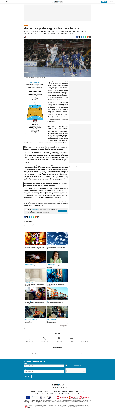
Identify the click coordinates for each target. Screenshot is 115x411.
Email (25, 369)
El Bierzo (40, 391)
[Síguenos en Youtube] (53, 387)
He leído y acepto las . (74, 365)
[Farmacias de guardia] (85, 339)
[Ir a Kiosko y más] (62, 387)
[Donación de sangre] (44, 339)
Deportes (26, 25)
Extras (82, 391)
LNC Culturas (57, 391)
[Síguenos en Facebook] (49, 387)
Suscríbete (27, 376)
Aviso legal (37, 393)
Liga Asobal (37, 224)
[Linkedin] (81, 37)
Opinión (77, 391)
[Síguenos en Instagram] (55, 387)
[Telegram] (83, 37)
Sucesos (46, 391)
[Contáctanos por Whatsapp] (60, 387)
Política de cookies (53, 393)
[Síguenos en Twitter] (51, 387)
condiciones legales (77, 365)
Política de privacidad (44, 393)
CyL (51, 391)
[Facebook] (77, 37)
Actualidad (33, 391)
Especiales (64, 391)
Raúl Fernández (30, 36)
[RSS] (66, 387)
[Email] (90, 37)
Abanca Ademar (28, 224)
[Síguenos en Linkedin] (57, 387)
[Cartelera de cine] (59, 339)
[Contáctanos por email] (64, 387)
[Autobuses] (71, 339)
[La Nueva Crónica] (57, 385)
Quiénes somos (60, 393)
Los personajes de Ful (35, 353)
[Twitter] (79, 37)
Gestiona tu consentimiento (75, 393)
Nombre (25, 363)
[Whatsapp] (86, 37)
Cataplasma (82, 353)
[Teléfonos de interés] (29, 339)
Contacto (67, 393)
